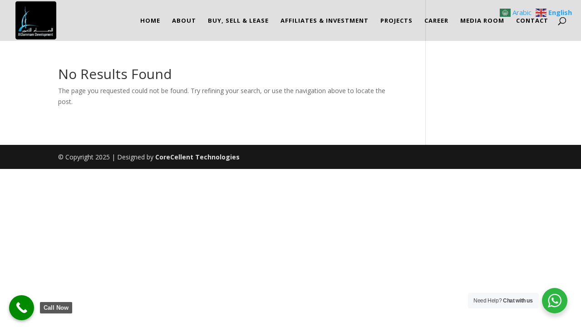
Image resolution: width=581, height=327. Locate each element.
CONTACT (532, 21)
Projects (396, 21)
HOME (150, 21)
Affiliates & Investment (325, 21)
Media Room (482, 21)
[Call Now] (21, 307)
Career (436, 21)
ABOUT (184, 21)
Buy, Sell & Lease (238, 21)
